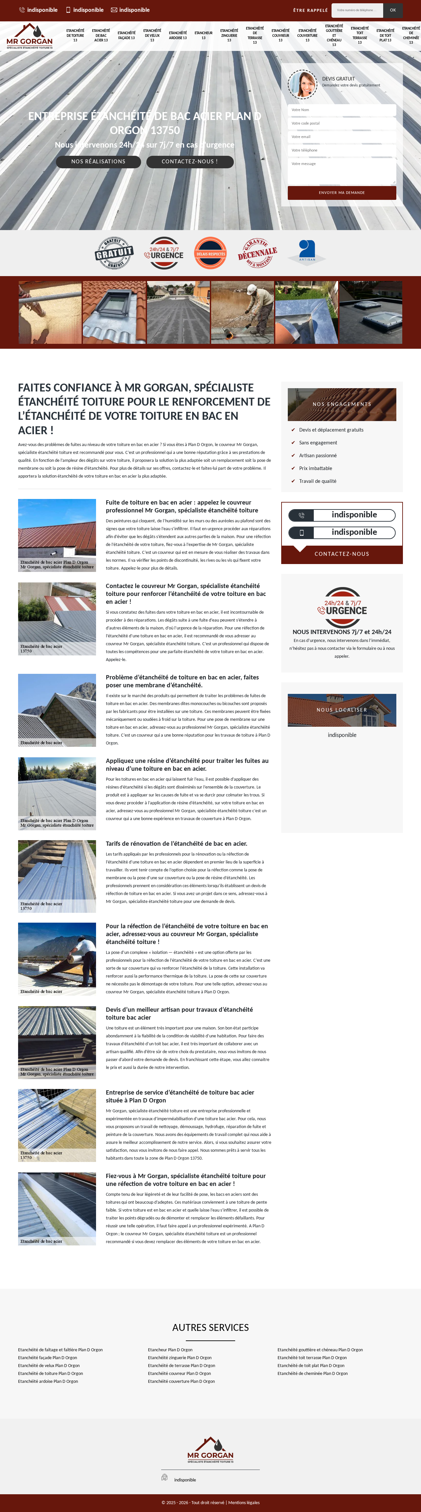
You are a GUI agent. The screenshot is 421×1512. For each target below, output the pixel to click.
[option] (50, 312)
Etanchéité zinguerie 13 (229, 35)
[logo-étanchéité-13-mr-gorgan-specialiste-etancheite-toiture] (29, 36)
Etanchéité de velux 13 (152, 35)
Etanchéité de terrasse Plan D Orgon (181, 1365)
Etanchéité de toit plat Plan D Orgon (311, 1365)
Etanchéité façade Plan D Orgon (47, 1358)
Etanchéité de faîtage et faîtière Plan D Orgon (60, 1350)
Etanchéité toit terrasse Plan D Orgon (312, 1358)
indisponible (42, 10)
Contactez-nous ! (190, 162)
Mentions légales (244, 1502)
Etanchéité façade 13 (127, 36)
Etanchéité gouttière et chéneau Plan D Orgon (320, 1350)
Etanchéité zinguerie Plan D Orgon (179, 1358)
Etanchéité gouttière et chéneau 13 (334, 36)
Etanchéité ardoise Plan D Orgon (48, 1381)
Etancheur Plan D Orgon (170, 1350)
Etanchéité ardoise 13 (178, 36)
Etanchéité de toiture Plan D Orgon (50, 1373)
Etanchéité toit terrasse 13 (360, 36)
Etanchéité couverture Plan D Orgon (181, 1381)
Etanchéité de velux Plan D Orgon (49, 1365)
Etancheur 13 (203, 36)
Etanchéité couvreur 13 (280, 35)
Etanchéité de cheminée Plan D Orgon (313, 1373)
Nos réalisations (98, 162)
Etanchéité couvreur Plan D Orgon (179, 1373)
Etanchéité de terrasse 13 (255, 36)
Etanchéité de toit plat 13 (385, 35)
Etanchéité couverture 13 (307, 35)
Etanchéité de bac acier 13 (101, 35)
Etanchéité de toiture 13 (75, 35)
